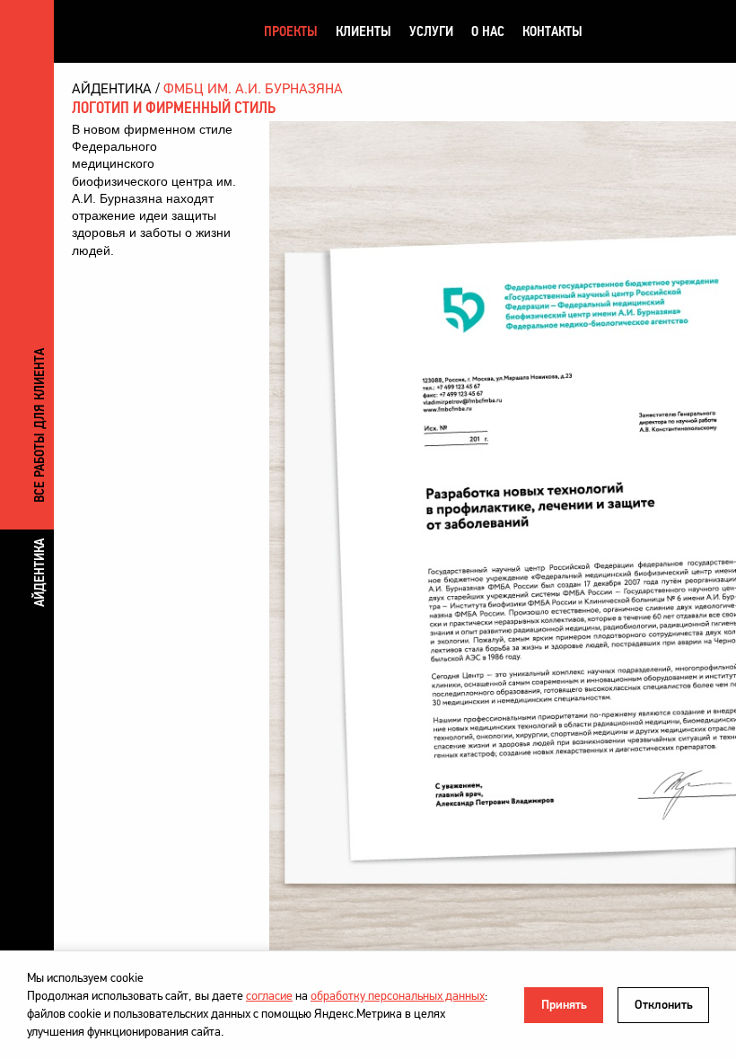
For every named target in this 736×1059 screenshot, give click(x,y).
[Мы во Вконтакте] (615, 31)
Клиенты (363, 30)
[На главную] (156, 31)
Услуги (431, 30)
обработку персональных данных (398, 995)
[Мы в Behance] (649, 31)
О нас (487, 30)
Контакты (552, 30)
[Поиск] (680, 31)
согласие (269, 995)
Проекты (291, 30)
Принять (564, 1004)
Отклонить (664, 1004)
